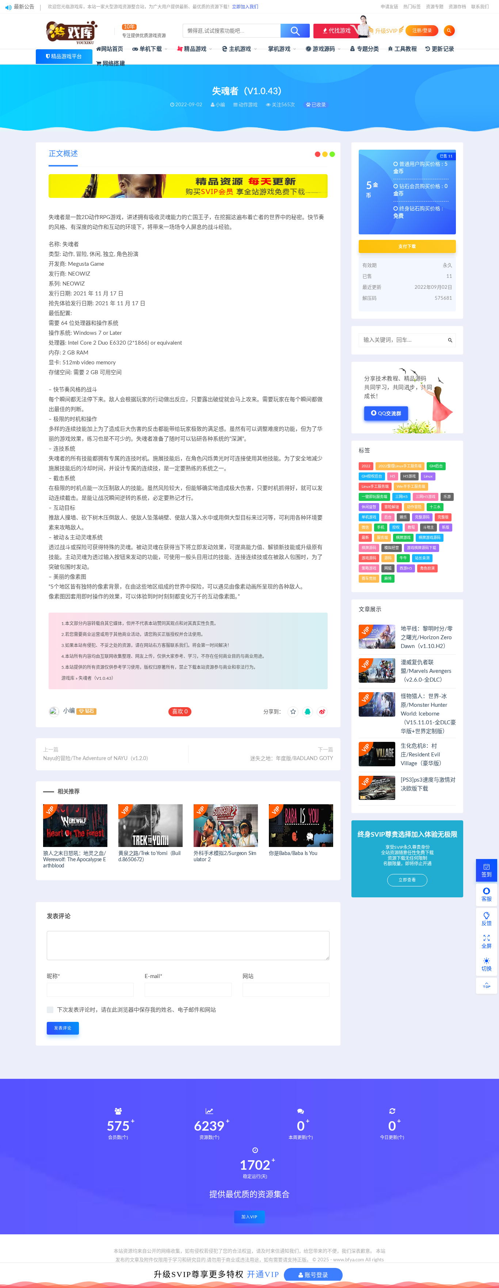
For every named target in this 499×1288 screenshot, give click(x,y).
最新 (365, 538)
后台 (388, 517)
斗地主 (428, 527)
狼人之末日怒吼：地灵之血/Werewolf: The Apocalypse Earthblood (74, 860)
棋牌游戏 (403, 538)
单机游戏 (369, 517)
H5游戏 (409, 476)
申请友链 (389, 7)
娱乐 (403, 517)
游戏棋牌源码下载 (421, 548)
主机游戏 (239, 49)
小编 (69, 711)
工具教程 (405, 49)
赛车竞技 (369, 578)
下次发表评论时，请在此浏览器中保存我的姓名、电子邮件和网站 (136, 1010)
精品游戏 (194, 49)
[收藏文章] (292, 711)
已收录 (318, 105)
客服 (486, 899)
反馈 (486, 923)
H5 (392, 476)
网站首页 (112, 49)
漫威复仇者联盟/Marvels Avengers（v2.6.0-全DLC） (426, 671)
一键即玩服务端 (374, 497)
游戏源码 (323, 49)
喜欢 (180, 711)
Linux (428, 476)
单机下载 (150, 49)
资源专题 (434, 7)
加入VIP (249, 1217)
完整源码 (422, 517)
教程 (411, 527)
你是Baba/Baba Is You (293, 853)
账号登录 (315, 1275)
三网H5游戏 (425, 497)
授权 (396, 527)
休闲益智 (369, 507)
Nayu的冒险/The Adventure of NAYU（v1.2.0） (97, 758)
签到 (486, 874)
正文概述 (63, 154)
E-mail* (153, 976)
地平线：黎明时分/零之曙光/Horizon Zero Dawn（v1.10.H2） (427, 637)
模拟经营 (391, 548)
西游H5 (406, 568)
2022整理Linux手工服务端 (400, 466)
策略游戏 (369, 568)
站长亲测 (422, 558)
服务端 (382, 538)
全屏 (486, 946)
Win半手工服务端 (411, 486)
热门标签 (412, 7)
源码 (388, 558)
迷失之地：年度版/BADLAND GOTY (291, 758)
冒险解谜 (391, 507)
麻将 (388, 578)
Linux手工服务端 (375, 486)
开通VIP (263, 1274)
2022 (366, 466)
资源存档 (457, 7)
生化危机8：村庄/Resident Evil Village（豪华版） (423, 754)
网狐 (388, 568)
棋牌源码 (369, 548)
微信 (365, 527)
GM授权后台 (372, 476)
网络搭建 (113, 63)
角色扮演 (427, 568)
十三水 (435, 507)
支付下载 (407, 246)
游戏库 (68, 678)
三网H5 (401, 497)
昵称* (53, 976)
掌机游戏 (278, 49)
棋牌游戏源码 (430, 538)
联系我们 (480, 7)
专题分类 (367, 49)
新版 (445, 527)
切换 (486, 968)
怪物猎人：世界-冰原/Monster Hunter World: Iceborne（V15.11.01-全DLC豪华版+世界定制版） (428, 714)
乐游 (447, 497)
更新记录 (442, 49)
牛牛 (403, 558)
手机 (380, 527)
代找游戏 (339, 31)
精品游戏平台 (66, 56)
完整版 (443, 517)
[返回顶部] (486, 986)
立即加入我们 (245, 7)
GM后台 (436, 466)
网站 (248, 976)
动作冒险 (414, 507)
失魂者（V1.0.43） (97, 678)
